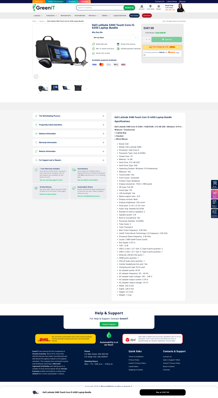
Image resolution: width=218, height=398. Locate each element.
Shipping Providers (136, 370)
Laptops (37, 15)
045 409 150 (170, 10)
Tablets (104, 15)
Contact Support (109, 324)
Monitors (92, 15)
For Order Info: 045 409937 (96, 357)
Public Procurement (55, 1)
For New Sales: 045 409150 (96, 354)
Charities (84, 1)
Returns (182, 1)
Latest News (172, 1)
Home (34, 21)
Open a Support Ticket (171, 360)
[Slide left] (34, 88)
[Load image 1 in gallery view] (43, 88)
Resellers (72, 1)
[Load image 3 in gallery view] (66, 88)
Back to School (168, 366)
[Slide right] (86, 88)
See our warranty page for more (51, 180)
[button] (38, 15)
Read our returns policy (48, 194)
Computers (50, 15)
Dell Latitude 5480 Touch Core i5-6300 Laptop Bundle (65, 21)
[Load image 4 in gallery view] (78, 88)
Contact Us (159, 1)
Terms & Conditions (136, 357)
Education (39, 1)
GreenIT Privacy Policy (137, 363)
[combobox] (105, 7)
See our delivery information (88, 180)
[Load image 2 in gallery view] (55, 88)
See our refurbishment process (89, 196)
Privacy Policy (134, 360)
